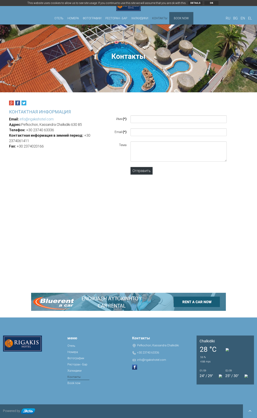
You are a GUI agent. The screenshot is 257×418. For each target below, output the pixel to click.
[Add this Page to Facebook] (17, 103)
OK (211, 3)
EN (243, 18)
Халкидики (139, 18)
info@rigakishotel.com (37, 119)
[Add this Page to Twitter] (23, 103)
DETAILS (195, 3)
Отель (58, 18)
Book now (181, 18)
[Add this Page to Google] (11, 103)
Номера (73, 18)
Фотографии (92, 18)
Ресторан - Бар (116, 18)
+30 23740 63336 (148, 352)
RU (228, 18)
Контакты (159, 18)
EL (250, 18)
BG (236, 18)
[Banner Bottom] (128, 302)
